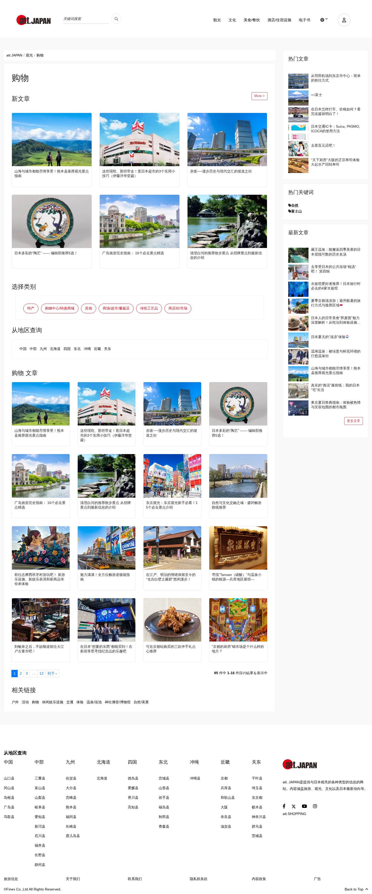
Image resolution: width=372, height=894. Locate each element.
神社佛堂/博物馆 (118, 702)
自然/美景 (141, 702)
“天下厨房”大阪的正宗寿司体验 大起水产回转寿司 (335, 162)
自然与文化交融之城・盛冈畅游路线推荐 (236, 505)
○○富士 (316, 95)
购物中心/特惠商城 (59, 308)
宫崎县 (71, 797)
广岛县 (9, 807)
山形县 (164, 788)
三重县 (40, 778)
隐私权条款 (199, 879)
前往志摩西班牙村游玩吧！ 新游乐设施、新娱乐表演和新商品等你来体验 (39, 579)
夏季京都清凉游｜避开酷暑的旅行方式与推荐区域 (336, 303)
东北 (77, 349)
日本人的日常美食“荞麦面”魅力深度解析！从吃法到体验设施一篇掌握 (336, 320)
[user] (344, 20)
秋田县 (164, 817)
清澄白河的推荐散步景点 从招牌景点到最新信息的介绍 (226, 255)
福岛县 (164, 807)
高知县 (133, 807)
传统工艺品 (149, 308)
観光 (217, 20)
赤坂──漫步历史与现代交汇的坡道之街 (221, 171)
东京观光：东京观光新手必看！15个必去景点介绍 (172, 505)
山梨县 (40, 797)
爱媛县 (133, 788)
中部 (33, 349)
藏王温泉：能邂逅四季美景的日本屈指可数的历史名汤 (336, 251)
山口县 (9, 778)
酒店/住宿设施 (279, 20)
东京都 (257, 797)
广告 (317, 879)
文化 (232, 20)
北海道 (55, 349)
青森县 (164, 826)
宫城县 (164, 778)
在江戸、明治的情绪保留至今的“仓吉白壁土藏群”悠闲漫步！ (171, 577)
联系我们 (135, 879)
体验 (80, 702)
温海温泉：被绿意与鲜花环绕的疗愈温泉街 (336, 353)
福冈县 (71, 817)
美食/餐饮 (252, 20)
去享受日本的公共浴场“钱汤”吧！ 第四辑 (333, 269)
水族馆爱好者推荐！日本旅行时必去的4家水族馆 (336, 286)
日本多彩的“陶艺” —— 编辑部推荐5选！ (46, 253)
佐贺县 (71, 778)
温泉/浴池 (94, 702)
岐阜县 (40, 807)
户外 (15, 702)
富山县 (40, 788)
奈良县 (226, 817)
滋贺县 (226, 826)
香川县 (133, 797)
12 (41, 673)
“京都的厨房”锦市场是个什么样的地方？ (238, 649)
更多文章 (353, 421)
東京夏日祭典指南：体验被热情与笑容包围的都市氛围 (336, 404)
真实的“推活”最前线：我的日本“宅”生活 (335, 387)
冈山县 (9, 788)
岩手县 (164, 797)
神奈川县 (259, 817)
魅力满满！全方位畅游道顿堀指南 (105, 577)
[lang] (324, 20)
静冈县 (40, 865)
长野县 (40, 855)
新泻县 (40, 826)
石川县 (40, 836)
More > (259, 96)
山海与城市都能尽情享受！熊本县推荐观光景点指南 (51, 173)
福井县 (40, 845)
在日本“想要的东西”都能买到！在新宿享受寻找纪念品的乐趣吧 (106, 649)
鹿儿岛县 (73, 836)
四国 (67, 349)
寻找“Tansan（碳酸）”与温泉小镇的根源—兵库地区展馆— (236, 577)
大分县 (71, 788)
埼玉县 (257, 788)
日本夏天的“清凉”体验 (328, 337)
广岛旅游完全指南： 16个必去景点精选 (133, 253)
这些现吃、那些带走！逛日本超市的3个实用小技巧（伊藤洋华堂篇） (138, 173)
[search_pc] (116, 19)
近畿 (97, 349)
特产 (30, 308)
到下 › (52, 673)
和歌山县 (228, 797)
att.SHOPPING (294, 814)
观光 (29, 55)
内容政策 (259, 879)
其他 (88, 308)
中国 (23, 349)
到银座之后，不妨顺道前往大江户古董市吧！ (39, 649)
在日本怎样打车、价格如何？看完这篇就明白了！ (336, 111)
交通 (69, 702)
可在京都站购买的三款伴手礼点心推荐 (171, 649)
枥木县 (257, 807)
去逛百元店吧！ (323, 145)
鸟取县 (9, 817)
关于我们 (73, 879)
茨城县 (257, 836)
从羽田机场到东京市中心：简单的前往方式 (336, 78)
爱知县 (40, 817)
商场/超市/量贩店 (116, 308)
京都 (224, 778)
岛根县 (9, 797)
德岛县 (133, 778)
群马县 (257, 826)
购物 (35, 702)
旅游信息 (11, 879)
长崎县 (71, 826)
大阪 (224, 807)
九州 (43, 349)
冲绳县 (195, 778)
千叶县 (257, 778)
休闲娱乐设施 (52, 702)
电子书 (304, 20)
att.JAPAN (14, 55)
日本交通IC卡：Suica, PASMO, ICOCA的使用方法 (335, 128)
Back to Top (354, 889)
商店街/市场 (178, 308)
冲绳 (87, 349)
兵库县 (226, 788)
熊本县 (71, 807)
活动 (25, 702)
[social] (284, 806)
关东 (107, 349)
